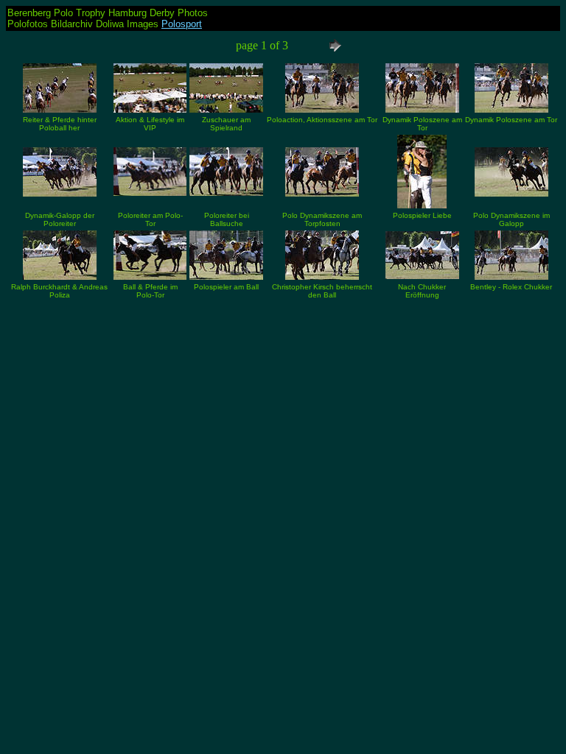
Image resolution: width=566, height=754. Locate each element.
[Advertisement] (283, 405)
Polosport (181, 23)
